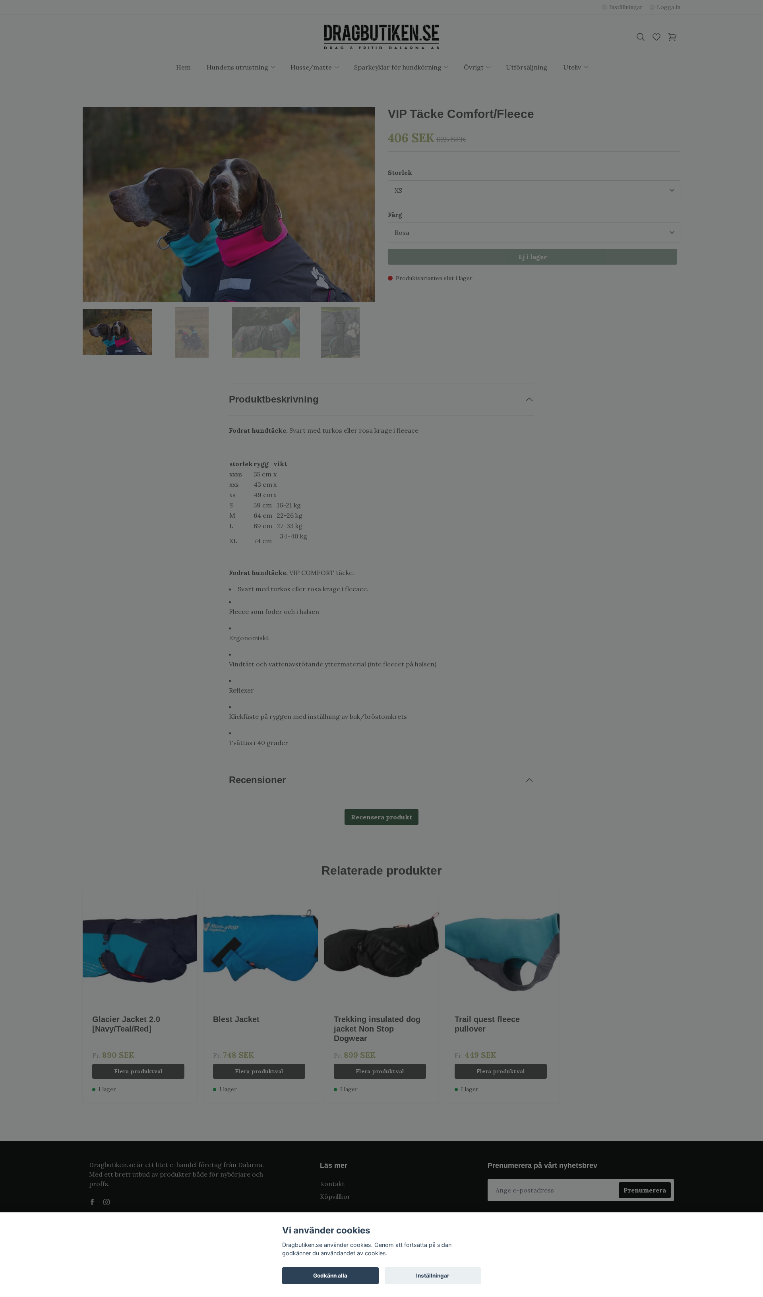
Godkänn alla (330, 1275)
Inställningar (432, 1275)
